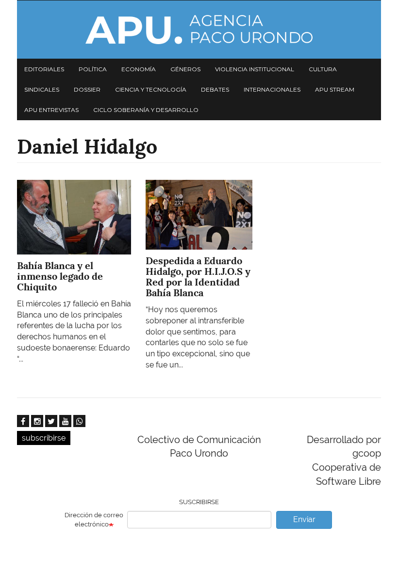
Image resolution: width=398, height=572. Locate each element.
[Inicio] (199, 29)
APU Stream (334, 89)
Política (93, 69)
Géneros (185, 69)
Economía (138, 69)
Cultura (323, 69)
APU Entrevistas (51, 109)
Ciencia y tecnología (150, 89)
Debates (215, 89)
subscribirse (44, 438)
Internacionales (272, 89)
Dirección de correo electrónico (94, 519)
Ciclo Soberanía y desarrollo (146, 109)
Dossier (87, 89)
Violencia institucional (254, 69)
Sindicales (41, 89)
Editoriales (44, 69)
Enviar (304, 519)
